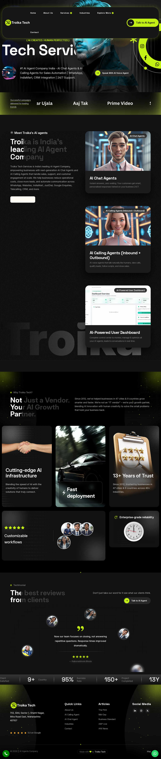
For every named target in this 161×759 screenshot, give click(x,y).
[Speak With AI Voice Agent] (113, 73)
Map (149, 751)
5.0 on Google (34, 732)
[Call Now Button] (6, 753)
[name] (9, 73)
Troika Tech (100, 751)
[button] (154, 753)
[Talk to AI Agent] (143, 23)
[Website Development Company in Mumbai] (16, 23)
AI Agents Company (28, 751)
